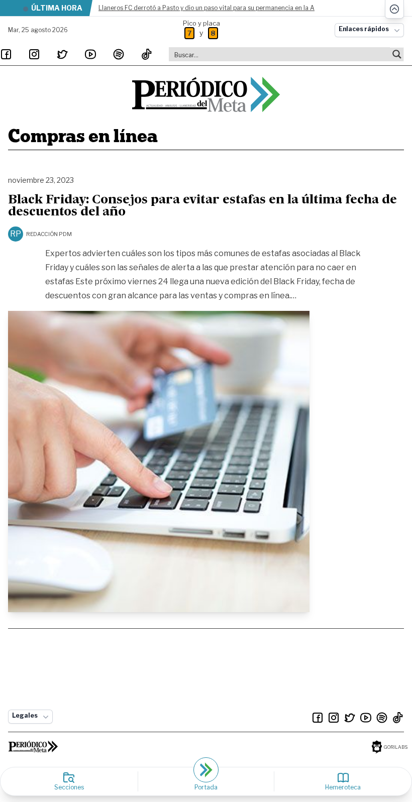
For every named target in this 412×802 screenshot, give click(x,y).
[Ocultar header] (394, 9)
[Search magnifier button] (397, 54)
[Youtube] (90, 54)
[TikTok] (147, 54)
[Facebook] (6, 54)
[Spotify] (119, 54)
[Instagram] (34, 54)
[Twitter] (62, 54)
